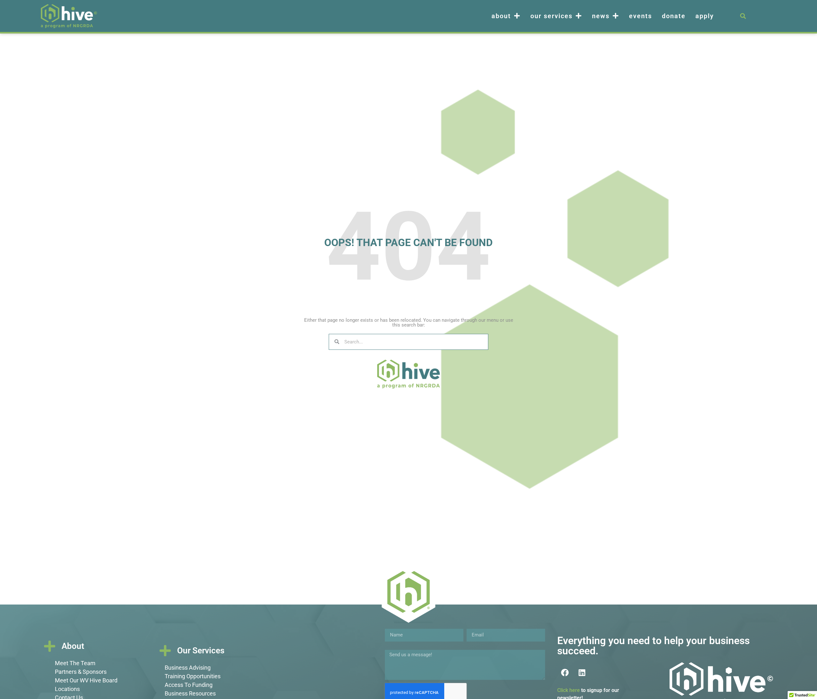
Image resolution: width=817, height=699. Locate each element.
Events (640, 16)
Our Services (551, 16)
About (501, 16)
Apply (704, 16)
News (601, 16)
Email (473, 626)
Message (395, 647)
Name (391, 626)
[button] (743, 16)
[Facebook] (565, 672)
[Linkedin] (581, 672)
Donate (674, 16)
